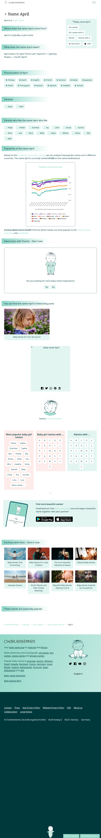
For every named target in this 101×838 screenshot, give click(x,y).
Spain (45, 667)
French (49, 80)
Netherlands (26, 667)
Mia (88, 133)
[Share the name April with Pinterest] (55, 388)
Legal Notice (26, 711)
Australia (8, 233)
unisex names (18, 655)
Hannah (14, 469)
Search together (71, 836)
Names (72, 38)
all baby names (37, 655)
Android (32, 647)
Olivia (77, 133)
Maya (23, 469)
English (36, 80)
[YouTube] (80, 663)
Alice (10, 133)
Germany (41, 664)
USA (79, 230)
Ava (20, 133)
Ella (26, 453)
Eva (17, 474)
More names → (18, 485)
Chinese (10, 80)
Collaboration (10, 711)
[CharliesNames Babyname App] (15, 3)
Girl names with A (76, 32)
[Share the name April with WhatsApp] (50, 388)
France (32, 664)
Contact (8, 707)
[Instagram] (84, 663)
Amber (22, 127)
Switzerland (9, 670)
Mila (9, 464)
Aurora (81, 127)
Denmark (23, 664)
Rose (31, 133)
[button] (34, 366)
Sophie (24, 448)
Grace (68, 127)
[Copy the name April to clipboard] (59, 388)
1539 (88, 43)
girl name (19, 20)
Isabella (18, 464)
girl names (44, 652)
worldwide (23, 233)
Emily (27, 464)
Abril (21, 106)
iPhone (44, 647)
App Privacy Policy (31, 707)
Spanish (52, 85)
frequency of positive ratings (31, 155)
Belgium (49, 661)
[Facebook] (75, 663)
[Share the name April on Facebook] (42, 388)
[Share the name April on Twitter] (46, 388)
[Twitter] (70, 663)
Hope (10, 127)
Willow (65, 133)
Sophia (23, 443)
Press (17, 707)
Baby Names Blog (12, 680)
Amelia (18, 453)
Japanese (88, 80)
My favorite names (89, 836)
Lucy (22, 480)
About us (78, 707)
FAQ (69, 707)
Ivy (47, 127)
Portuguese (24, 85)
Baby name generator (15, 675)
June (57, 127)
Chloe (9, 474)
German (61, 80)
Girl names (73, 27)
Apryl (10, 106)
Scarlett (26, 474)
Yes (46, 287)
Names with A (84, 38)
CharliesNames (54, 418)
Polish (10, 85)
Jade (9, 138)
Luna (14, 480)
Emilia (13, 443)
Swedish (66, 85)
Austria (40, 661)
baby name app (62, 508)
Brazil (7, 664)
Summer (35, 127)
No (53, 287)
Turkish (79, 85)
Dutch (23, 80)
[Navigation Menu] (94, 2)
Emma (10, 459)
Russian (39, 85)
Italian (75, 80)
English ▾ (78, 673)
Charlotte (13, 448)
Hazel (53, 133)
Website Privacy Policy (53, 707)
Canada (86, 230)
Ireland (15, 667)
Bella (42, 133)
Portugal (37, 667)
